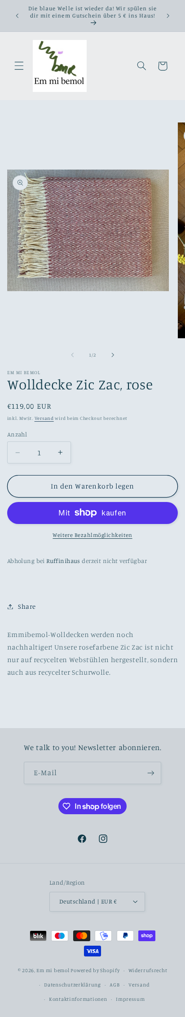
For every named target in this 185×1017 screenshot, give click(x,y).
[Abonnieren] (150, 773)
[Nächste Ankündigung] (168, 16)
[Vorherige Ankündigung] (17, 16)
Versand (44, 418)
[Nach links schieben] (72, 355)
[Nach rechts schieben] (113, 355)
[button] (19, 66)
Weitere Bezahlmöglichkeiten (92, 535)
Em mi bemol (52, 970)
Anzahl (17, 434)
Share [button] (27, 606)
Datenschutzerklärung (72, 985)
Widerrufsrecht (147, 970)
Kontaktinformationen (78, 999)
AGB (114, 985)
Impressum (130, 999)
